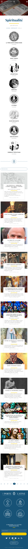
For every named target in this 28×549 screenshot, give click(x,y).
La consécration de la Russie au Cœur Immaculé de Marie (14, 289)
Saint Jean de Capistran (14, 264)
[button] (27, 2)
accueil (8, 28)
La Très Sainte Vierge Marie (14, 42)
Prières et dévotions (14, 152)
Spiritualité (14, 28)
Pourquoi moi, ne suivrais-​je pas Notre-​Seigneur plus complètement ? (14, 416)
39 (17, 483)
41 (24, 483)
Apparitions (14, 74)
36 (7, 483)
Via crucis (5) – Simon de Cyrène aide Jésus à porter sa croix (14, 186)
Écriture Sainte (14, 121)
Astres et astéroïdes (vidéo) (14, 390)
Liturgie (14, 105)
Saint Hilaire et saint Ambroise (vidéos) (14, 215)
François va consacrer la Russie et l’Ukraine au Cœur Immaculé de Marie (14, 467)
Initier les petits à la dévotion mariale (14, 341)
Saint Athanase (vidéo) (14, 365)
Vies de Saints (14, 136)
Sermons (14, 89)
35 (4, 483)
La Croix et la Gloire (14, 240)
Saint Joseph (14, 58)
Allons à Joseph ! (14, 440)
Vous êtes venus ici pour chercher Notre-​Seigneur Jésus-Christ (14, 315)
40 (20, 483)
